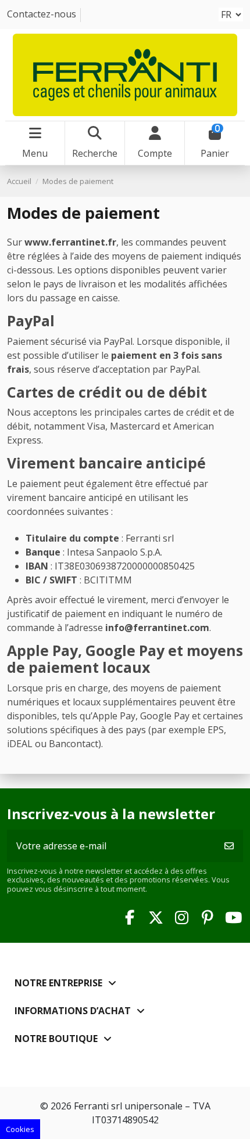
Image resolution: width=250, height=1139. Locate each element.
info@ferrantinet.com (157, 627)
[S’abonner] (229, 846)
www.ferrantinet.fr (70, 242)
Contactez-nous (41, 14)
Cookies (20, 1129)
